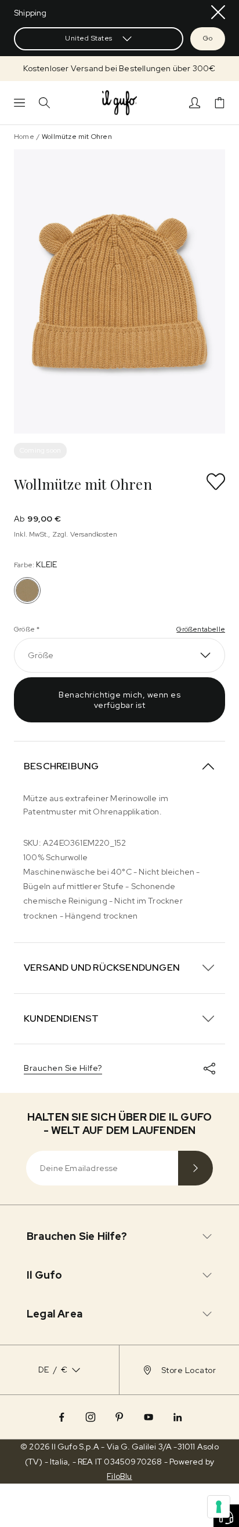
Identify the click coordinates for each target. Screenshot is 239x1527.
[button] (119, 68)
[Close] (218, 12)
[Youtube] (148, 1417)
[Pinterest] (119, 1417)
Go (207, 38)
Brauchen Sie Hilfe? (63, 1068)
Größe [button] (40, 655)
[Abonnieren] (195, 1168)
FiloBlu (119, 1476)
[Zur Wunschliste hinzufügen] (216, 481)
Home (24, 136)
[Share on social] (209, 1068)
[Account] (194, 102)
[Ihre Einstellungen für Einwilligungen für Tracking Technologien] (219, 1507)
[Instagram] (90, 1417)
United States (89, 38)
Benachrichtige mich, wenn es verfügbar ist (119, 699)
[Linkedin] (177, 1417)
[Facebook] (61, 1417)
